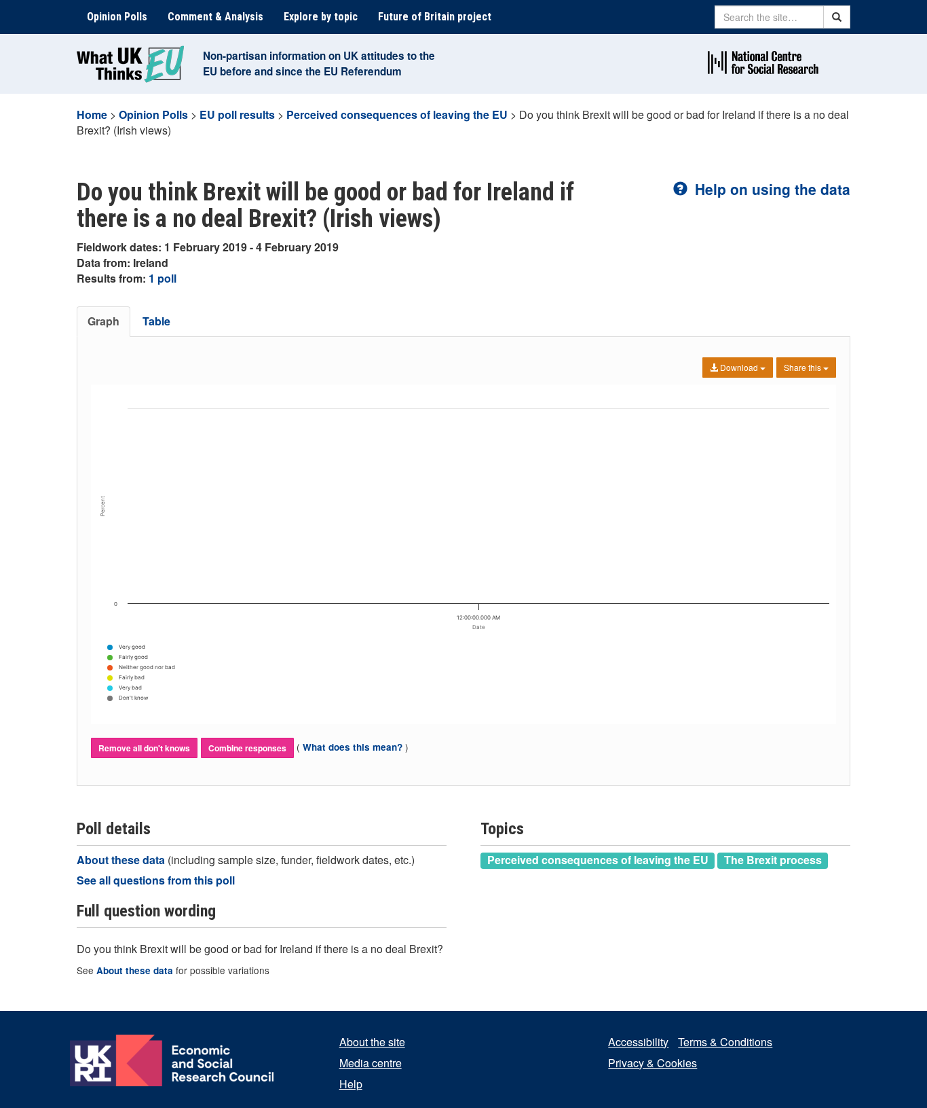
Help (350, 1084)
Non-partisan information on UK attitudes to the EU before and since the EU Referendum (319, 63)
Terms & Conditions (725, 1042)
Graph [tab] (103, 321)
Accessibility (638, 1042)
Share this (803, 367)
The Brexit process (773, 860)
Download (739, 367)
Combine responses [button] (247, 748)
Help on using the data (770, 189)
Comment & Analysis (215, 16)
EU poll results (237, 114)
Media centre (370, 1063)
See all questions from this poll (156, 880)
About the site (372, 1042)
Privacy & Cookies (652, 1063)
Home (92, 114)
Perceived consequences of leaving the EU (397, 114)
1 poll (162, 278)
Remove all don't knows (144, 748)
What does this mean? (352, 746)
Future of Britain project (434, 16)
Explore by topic (321, 16)
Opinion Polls (117, 16)
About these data (122, 860)
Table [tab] (156, 321)
